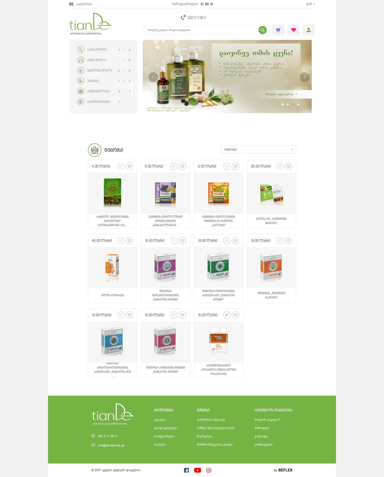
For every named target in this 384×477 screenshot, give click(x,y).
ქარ (309, 4)
